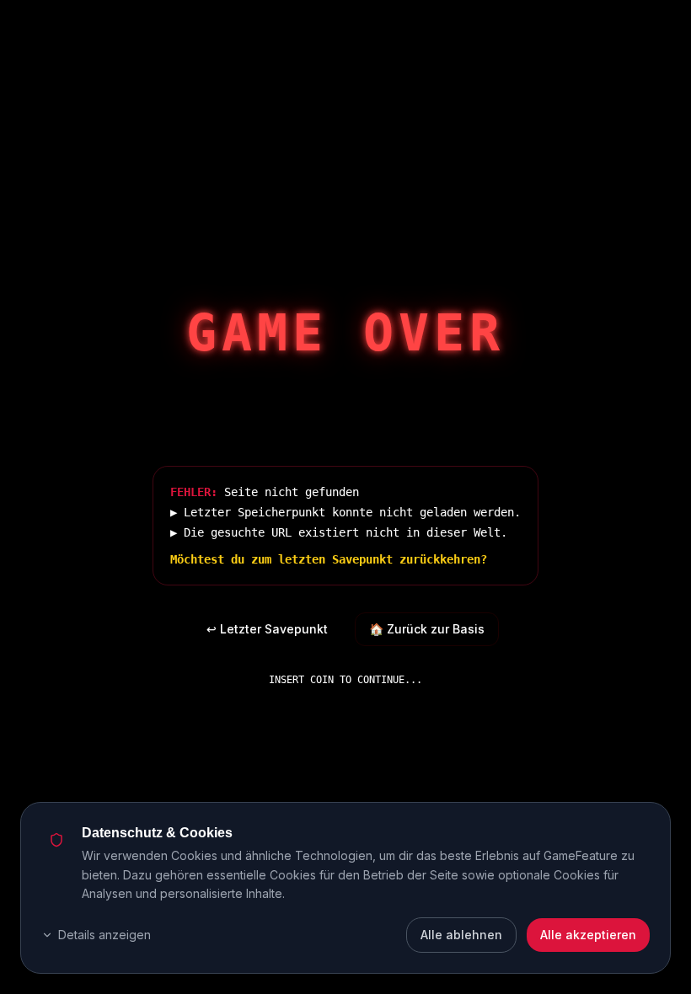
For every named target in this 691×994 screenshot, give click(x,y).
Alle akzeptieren (588, 934)
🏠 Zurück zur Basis (427, 629)
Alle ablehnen (461, 934)
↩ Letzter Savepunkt (267, 629)
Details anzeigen (104, 934)
